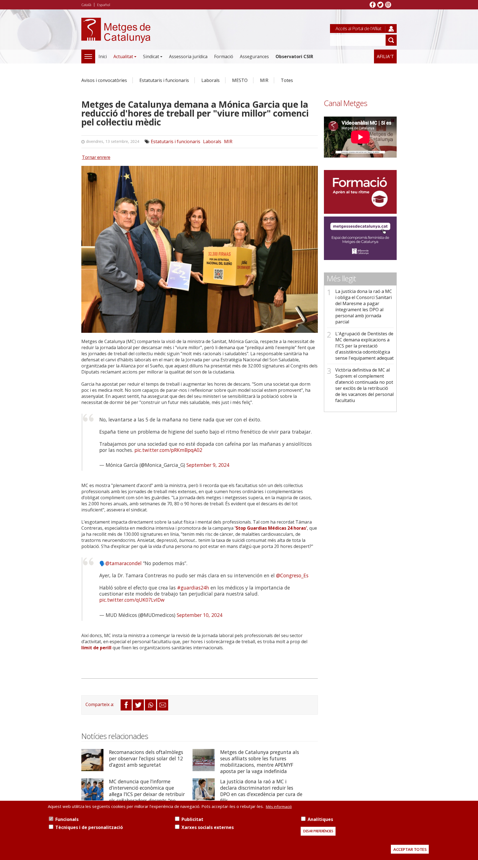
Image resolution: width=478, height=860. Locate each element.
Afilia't (385, 56)
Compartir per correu (162, 704)
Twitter (380, 5)
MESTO (240, 80)
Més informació (279, 806)
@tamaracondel (123, 563)
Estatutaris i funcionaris (164, 80)
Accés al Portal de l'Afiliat (358, 28)
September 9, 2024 (207, 465)
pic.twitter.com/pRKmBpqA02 (168, 450)
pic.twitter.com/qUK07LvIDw (132, 599)
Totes (287, 80)
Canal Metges (345, 103)
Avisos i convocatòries (104, 80)
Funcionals (67, 819)
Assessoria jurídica (188, 56)
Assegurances (254, 56)
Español (103, 5)
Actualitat (123, 56)
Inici (102, 56)
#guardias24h (193, 587)
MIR (264, 80)
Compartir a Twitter (138, 704)
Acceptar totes (409, 849)
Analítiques (320, 819)
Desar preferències (318, 831)
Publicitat (192, 819)
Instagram (388, 5)
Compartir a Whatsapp (150, 704)
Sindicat (151, 56)
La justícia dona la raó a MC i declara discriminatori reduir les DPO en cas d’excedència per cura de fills (261, 791)
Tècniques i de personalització (89, 827)
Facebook (373, 5)
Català (86, 5)
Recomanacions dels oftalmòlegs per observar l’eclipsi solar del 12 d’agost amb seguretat (146, 758)
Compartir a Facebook (126, 704)
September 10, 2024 (199, 615)
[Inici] (115, 36)
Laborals (210, 80)
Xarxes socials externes (207, 827)
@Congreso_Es (292, 575)
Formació (223, 56)
